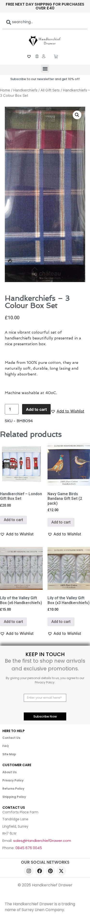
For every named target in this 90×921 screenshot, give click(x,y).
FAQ (5, 746)
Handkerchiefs (25, 90)
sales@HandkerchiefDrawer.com (42, 840)
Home (5, 90)
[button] (45, 69)
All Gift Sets (50, 90)
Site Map (9, 754)
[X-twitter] (61, 871)
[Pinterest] (50, 871)
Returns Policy (13, 788)
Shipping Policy (14, 797)
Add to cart (36, 409)
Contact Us (11, 738)
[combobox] (45, 22)
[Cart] (56, 57)
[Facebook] (39, 871)
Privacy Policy (13, 780)
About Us (9, 772)
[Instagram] (29, 871)
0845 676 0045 (28, 847)
